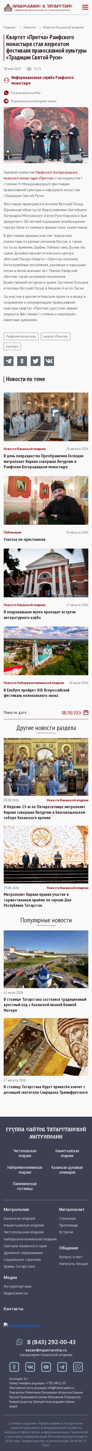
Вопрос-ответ (71, 1257)
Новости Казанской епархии (63, 27)
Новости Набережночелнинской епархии (34, 683)
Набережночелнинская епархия (24, 1169)
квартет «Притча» (55, 336)
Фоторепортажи (17, 1286)
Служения (67, 1218)
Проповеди (68, 1225)
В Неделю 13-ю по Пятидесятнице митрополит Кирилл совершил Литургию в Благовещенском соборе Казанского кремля (44, 812)
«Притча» (45, 178)
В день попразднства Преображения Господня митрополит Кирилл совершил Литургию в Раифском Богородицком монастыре (43, 461)
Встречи (66, 1232)
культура (12, 346)
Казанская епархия (19, 1218)
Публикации (12, 532)
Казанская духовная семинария (67, 1169)
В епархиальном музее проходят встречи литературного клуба (40, 614)
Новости (30, 27)
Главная (9, 27)
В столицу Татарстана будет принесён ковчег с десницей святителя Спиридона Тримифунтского (46, 1089)
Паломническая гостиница (25, 1186)
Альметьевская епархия (67, 1153)
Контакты (13, 1308)
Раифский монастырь (21, 336)
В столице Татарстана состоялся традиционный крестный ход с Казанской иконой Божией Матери (45, 1005)
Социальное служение (22, 1259)
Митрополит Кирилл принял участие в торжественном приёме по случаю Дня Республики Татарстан (37, 900)
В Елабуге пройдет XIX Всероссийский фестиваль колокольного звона (36, 692)
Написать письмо (73, 1264)
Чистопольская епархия (24, 1153)
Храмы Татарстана (19, 1266)
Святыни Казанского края (25, 1246)
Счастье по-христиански (24, 539)
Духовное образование (23, 1253)
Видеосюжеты (16, 1293)
